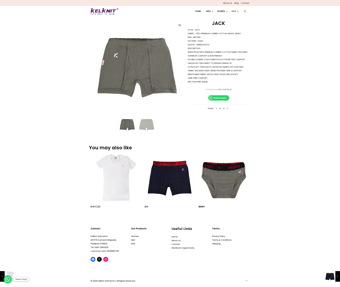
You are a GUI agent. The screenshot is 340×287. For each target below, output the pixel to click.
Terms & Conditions (222, 240)
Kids (220, 89)
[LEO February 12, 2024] (332, 276)
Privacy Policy (218, 236)
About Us (227, 3)
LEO (146, 206)
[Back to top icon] (246, 280)
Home (175, 236)
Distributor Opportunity (183, 247)
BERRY (202, 206)
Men (133, 240)
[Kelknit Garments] (104, 11)
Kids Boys (227, 89)
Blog (236, 3)
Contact (245, 3)
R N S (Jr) (95, 206)
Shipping (216, 243)
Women (135, 236)
